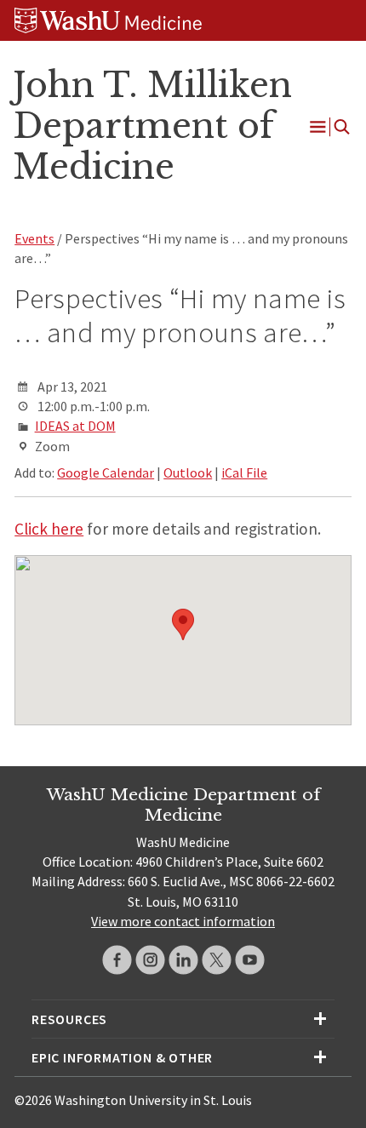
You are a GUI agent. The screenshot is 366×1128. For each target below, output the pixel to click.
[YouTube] (250, 960)
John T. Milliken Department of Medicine (152, 126)
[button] (183, 624)
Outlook (187, 472)
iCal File (244, 472)
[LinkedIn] (183, 960)
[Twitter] (217, 960)
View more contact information (183, 921)
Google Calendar (105, 472)
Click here (48, 528)
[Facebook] (117, 960)
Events (34, 238)
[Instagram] (150, 960)
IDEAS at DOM (75, 425)
